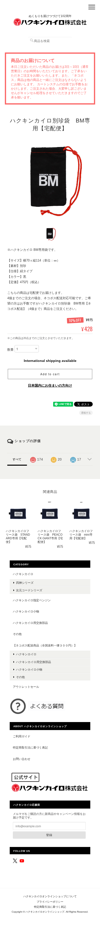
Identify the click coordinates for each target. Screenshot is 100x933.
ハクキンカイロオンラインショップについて (50, 896)
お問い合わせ (21, 758)
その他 (17, 634)
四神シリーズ (24, 582)
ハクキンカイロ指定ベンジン (32, 600)
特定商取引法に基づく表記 (30, 747)
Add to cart (50, 374)
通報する (86, 412)
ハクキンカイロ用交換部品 (30, 622)
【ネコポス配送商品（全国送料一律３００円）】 (45, 645)
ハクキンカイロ (23, 573)
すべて (17, 459)
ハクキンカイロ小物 (26, 611)
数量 (10, 349)
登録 (49, 835)
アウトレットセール (26, 686)
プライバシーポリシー (50, 901)
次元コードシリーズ (29, 590)
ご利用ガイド (21, 736)
